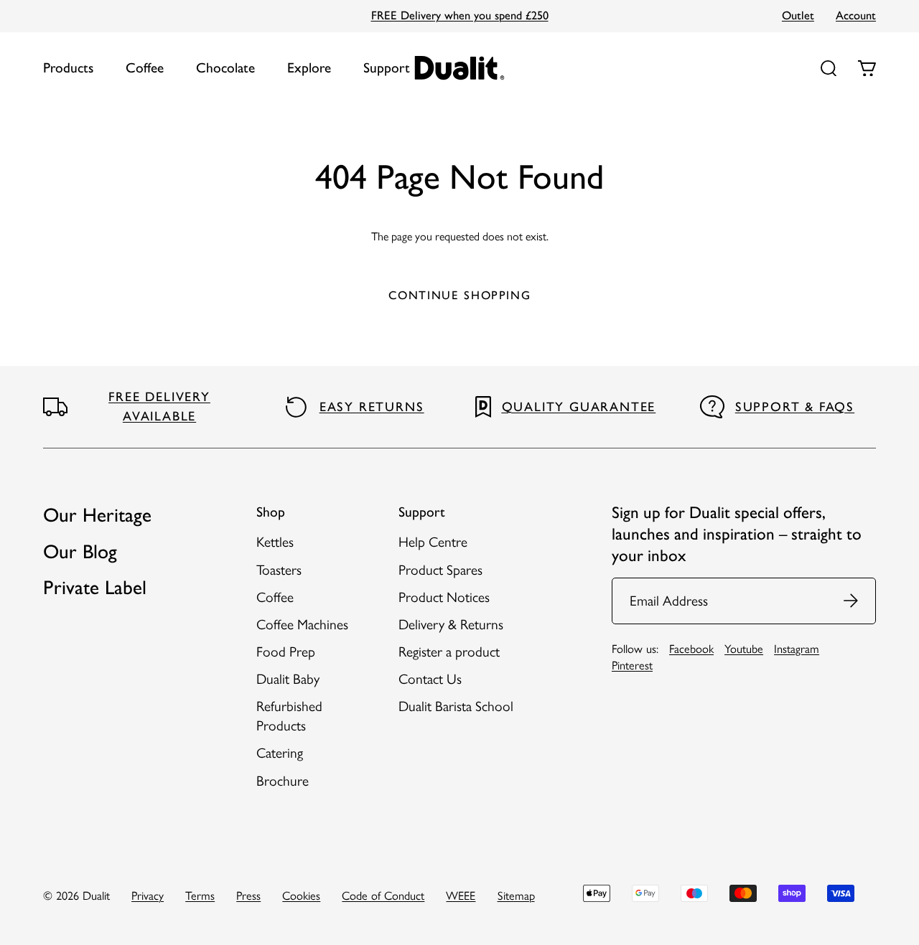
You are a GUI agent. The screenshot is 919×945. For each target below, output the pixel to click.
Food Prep (285, 652)
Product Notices (444, 597)
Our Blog (80, 551)
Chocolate (225, 68)
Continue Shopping (459, 295)
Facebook (691, 648)
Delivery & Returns (450, 624)
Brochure (282, 781)
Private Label (94, 587)
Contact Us (430, 679)
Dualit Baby (287, 679)
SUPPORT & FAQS (794, 407)
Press (248, 895)
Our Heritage (97, 515)
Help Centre (432, 542)
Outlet (798, 15)
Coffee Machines (302, 624)
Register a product (449, 652)
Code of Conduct (383, 895)
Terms (200, 895)
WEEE (460, 895)
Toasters (279, 570)
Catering (279, 753)
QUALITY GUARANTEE (579, 407)
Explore (309, 68)
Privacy (147, 895)
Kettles (275, 542)
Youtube (743, 648)
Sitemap (516, 895)
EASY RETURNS (371, 407)
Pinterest (632, 665)
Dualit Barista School (455, 706)
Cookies (301, 895)
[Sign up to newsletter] (851, 601)
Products (68, 68)
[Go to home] (460, 68)
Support (386, 68)
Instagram (796, 648)
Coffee (145, 68)
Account (856, 15)
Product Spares (440, 570)
